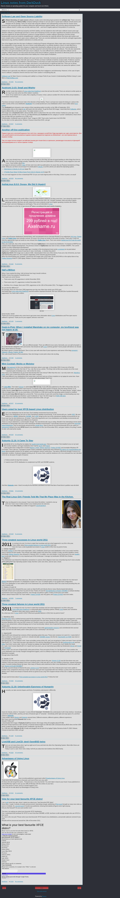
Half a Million (8, 270)
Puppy (47, 446)
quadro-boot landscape (39, 444)
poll (7, 802)
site (24, 109)
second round (19, 806)
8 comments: (18, 264)
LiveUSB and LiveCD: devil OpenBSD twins (23, 741)
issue (24, 165)
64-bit (72, 646)
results (37, 425)
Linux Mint (7, 387)
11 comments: (19, 793)
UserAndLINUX (41, 505)
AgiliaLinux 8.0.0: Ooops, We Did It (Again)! (24, 184)
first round (59, 804)
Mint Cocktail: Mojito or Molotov (18, 364)
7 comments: (18, 598)
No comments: (19, 82)
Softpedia (73, 109)
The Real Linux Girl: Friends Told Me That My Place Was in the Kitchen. (38, 497)
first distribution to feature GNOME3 (57, 591)
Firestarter (8, 648)
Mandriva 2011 (6, 618)
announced (5, 427)
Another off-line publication (16, 130)
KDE (73, 414)
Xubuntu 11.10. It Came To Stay (17, 440)
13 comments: (19, 491)
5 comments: (18, 124)
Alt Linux (73, 236)
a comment (61, 249)
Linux (50, 204)
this (23, 163)
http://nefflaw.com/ (12, 78)
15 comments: (19, 403)
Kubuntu (24, 717)
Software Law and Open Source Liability (22, 16)
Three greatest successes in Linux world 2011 (25, 540)
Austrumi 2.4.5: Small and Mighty (18, 87)
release (21, 387)
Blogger (44, 896)
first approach (11, 367)
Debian (10, 550)
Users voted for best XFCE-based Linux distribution (28, 409)
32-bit (79, 646)
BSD (39, 611)
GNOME (28, 416)
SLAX (40, 446)
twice (41, 425)
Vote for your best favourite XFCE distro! (22, 799)
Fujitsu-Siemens (7, 258)
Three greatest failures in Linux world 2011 (23, 604)
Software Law (6, 76)
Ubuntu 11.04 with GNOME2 (13, 666)
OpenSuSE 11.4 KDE (64, 637)
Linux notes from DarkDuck (21, 2)
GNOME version (45, 637)
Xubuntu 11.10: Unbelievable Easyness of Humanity (28, 686)
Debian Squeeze (45, 447)
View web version (42, 891)
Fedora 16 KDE (56, 447)
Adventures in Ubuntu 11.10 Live (14, 169)
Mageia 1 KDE (34, 447)
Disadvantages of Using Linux (55, 778)
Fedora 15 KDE (35, 594)
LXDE (36, 416)
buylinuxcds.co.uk (68, 642)
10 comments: (19, 752)
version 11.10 (34, 668)
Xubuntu (11, 485)
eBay (3, 644)
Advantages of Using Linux (15, 758)
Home (41, 887)
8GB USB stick (61, 396)
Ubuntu (40, 166)
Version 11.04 (56, 660)
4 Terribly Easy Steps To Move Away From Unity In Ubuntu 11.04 (24, 172)
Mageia (4, 581)
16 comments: (19, 434)
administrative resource (52, 628)
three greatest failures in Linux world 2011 (38, 545)
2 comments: (18, 321)
